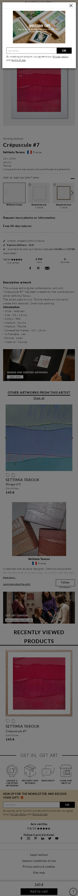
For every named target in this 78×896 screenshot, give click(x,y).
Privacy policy (61, 56)
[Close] (71, 5)
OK (64, 50)
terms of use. (18, 60)
